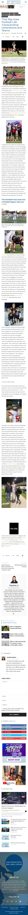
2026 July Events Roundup (18, 843)
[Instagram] (14, 614)
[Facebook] (7, 901)
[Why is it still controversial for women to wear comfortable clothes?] (5, 643)
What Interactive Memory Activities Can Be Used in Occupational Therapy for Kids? (8, 567)
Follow (23, 728)
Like (24, 725)
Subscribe (23, 738)
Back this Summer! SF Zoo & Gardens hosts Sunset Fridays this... (18, 829)
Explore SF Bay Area (5, 13)
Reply (7, 673)
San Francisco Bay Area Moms (10, 810)
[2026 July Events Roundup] (5, 844)
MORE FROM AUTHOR (9, 622)
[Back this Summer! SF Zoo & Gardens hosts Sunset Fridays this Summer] (5, 829)
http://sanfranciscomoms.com (14, 587)
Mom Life (16, 13)
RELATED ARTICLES (9, 621)
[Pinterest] (16, 901)
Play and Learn (17, 14)
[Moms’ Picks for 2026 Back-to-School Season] (5, 636)
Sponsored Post (4, 16)
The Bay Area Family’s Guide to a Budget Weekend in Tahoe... (18, 821)
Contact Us (22, 907)
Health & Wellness (5, 14)
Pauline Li (7, 33)
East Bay (11, 13)
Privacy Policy (5, 907)
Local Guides (5, 803)
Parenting (11, 14)
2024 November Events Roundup (20, 565)
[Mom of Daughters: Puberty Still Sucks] (5, 628)
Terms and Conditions (14, 907)
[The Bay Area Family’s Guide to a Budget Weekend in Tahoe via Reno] (5, 821)
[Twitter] (20, 901)
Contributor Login (14, 908)
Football (4, 255)
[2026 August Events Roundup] (5, 837)
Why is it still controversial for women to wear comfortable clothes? (18, 643)
